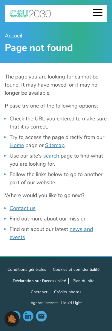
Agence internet (44, 303)
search (51, 155)
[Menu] (97, 13)
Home (17, 145)
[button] (11, 318)
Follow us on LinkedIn (28, 316)
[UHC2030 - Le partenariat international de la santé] (30, 13)
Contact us (23, 208)
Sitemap (55, 145)
